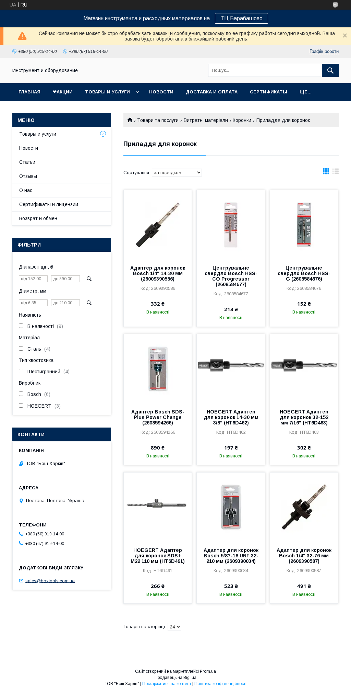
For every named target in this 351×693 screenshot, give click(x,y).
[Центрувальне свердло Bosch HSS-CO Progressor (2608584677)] (231, 224)
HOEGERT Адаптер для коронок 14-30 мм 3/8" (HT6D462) (231, 417)
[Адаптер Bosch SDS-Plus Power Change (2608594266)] (158, 368)
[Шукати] (330, 70)
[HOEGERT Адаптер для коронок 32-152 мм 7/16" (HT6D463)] (304, 368)
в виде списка (335, 173)
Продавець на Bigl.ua (175, 677)
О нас (25, 190)
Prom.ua (208, 671)
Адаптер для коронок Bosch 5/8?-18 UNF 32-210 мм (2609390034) (231, 555)
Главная (29, 91)
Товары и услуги (107, 91)
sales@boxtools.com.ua (50, 580)
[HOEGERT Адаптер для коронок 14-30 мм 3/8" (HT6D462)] (231, 368)
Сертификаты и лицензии (48, 204)
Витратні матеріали (206, 120)
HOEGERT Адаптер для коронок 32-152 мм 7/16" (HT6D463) (304, 417)
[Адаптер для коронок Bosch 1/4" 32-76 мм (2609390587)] (304, 507)
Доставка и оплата (212, 91)
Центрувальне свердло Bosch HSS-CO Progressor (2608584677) (231, 276)
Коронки (242, 120)
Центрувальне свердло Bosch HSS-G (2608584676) (304, 273)
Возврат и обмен (38, 218)
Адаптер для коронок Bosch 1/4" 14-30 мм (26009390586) (157, 273)
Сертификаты (268, 91)
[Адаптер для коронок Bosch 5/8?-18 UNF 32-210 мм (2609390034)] (231, 507)
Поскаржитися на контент (166, 683)
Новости (161, 91)
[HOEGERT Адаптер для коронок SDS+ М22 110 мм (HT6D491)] (158, 507)
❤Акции (63, 91)
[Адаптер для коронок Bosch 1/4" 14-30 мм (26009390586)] (158, 224)
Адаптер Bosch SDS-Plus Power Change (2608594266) (157, 417)
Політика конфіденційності (220, 683)
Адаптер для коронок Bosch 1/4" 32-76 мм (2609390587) (304, 555)
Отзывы (28, 176)
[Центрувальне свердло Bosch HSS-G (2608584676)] (304, 224)
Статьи (27, 162)
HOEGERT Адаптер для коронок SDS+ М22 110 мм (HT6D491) (158, 555)
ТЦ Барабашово (241, 18)
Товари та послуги (158, 120)
